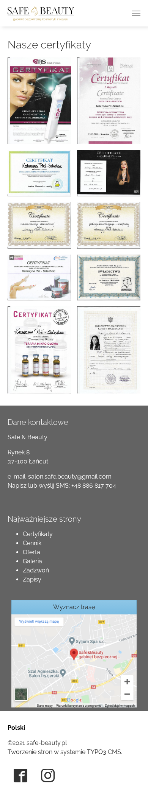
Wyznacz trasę (74, 607)
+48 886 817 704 (93, 485)
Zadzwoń (36, 570)
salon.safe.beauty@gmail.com (70, 476)
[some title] (74, 660)
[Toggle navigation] (136, 13)
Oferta (31, 552)
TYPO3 (96, 752)
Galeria (32, 561)
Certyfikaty (38, 534)
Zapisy (32, 579)
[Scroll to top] (131, 779)
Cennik (32, 543)
